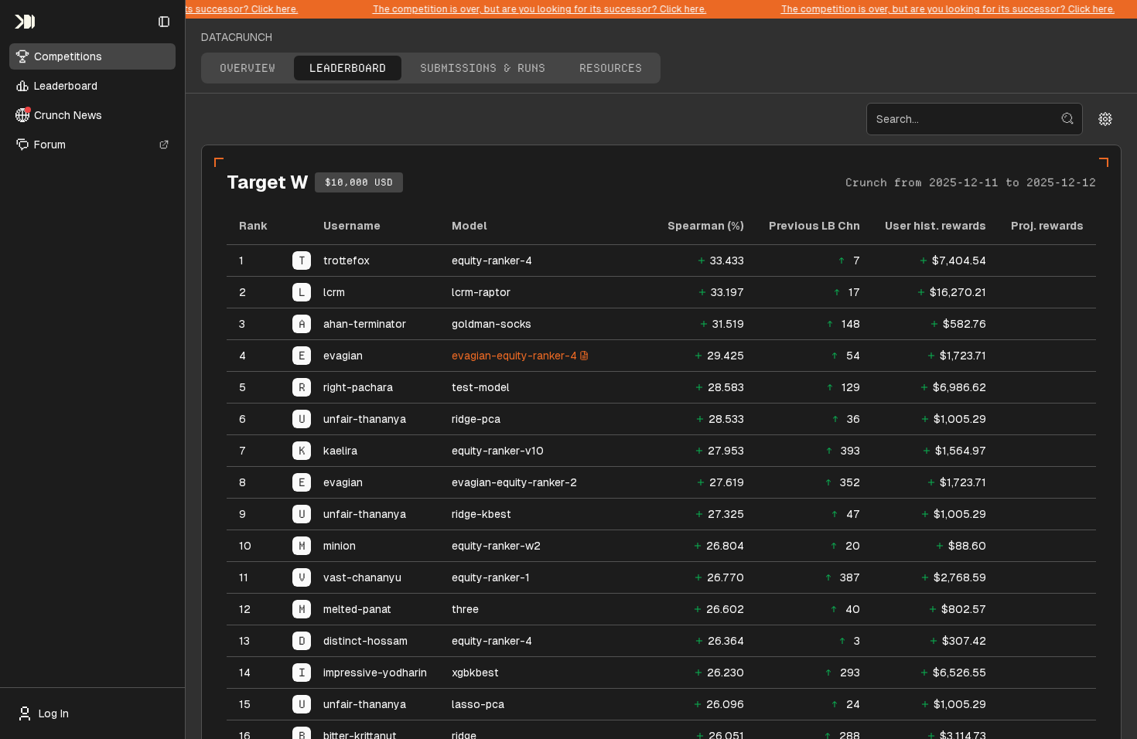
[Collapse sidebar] (164, 21)
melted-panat (357, 609)
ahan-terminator (364, 324)
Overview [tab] (247, 68)
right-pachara (358, 387)
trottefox (346, 260)
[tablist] (431, 68)
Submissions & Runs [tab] (482, 68)
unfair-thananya (364, 419)
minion (339, 546)
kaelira (340, 450)
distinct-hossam (365, 641)
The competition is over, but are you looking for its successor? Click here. (532, 9)
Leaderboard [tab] (347, 68)
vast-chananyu (362, 577)
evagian (343, 355)
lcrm (334, 292)
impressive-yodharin (375, 672)
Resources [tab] (610, 68)
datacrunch (236, 37)
